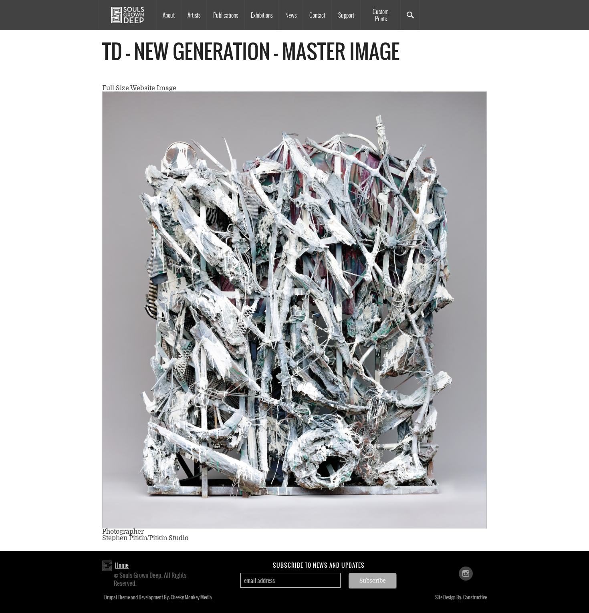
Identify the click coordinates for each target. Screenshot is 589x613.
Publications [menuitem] (225, 15)
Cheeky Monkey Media (191, 597)
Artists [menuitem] (194, 15)
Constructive (475, 597)
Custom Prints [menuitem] (381, 15)
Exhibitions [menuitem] (261, 15)
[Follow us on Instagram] (466, 573)
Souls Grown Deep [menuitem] (127, 15)
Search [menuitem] (410, 15)
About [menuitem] (169, 15)
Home (122, 565)
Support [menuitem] (346, 15)
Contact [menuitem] (317, 15)
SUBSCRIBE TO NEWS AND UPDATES (319, 565)
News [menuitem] (291, 15)
